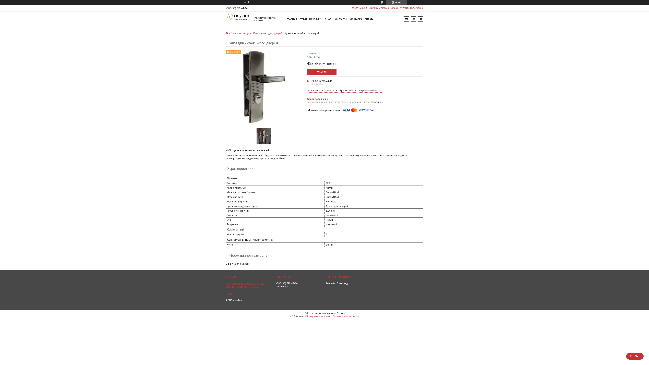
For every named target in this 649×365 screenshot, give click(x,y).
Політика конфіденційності (346, 316)
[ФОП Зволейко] (238, 19)
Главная (292, 19)
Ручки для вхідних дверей (267, 33)
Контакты (341, 19)
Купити (323, 71)
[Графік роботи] (406, 19)
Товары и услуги (310, 19)
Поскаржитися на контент (318, 316)
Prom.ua (341, 313)
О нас (327, 19)
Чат (637, 356)
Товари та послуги (240, 33)
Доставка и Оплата (362, 19)
